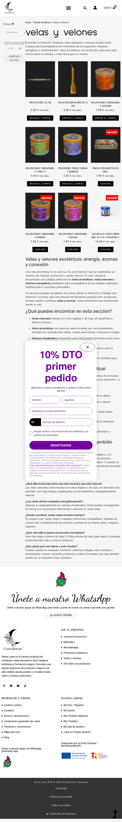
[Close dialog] (87, 347)
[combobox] (35, 422)
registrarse (61, 445)
